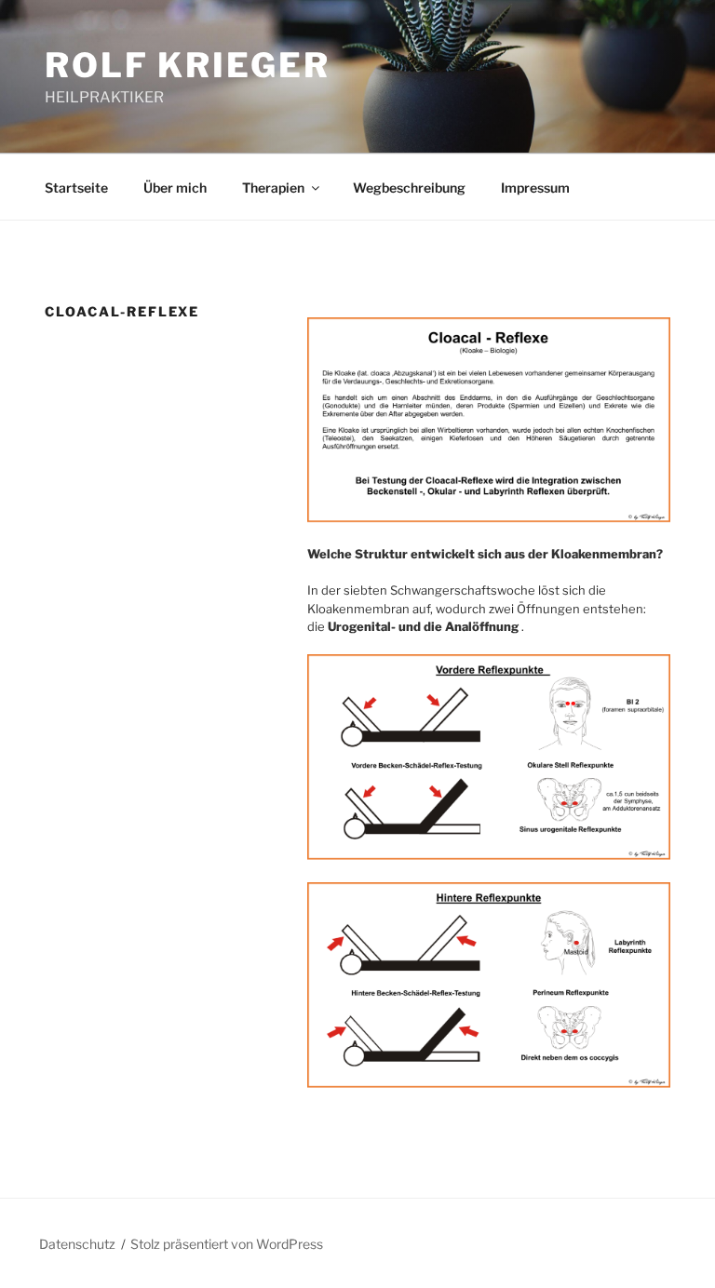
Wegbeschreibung (409, 187)
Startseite (76, 187)
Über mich (175, 187)
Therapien (273, 187)
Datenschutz (77, 1244)
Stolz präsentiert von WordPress (226, 1244)
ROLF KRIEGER (188, 65)
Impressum (535, 187)
